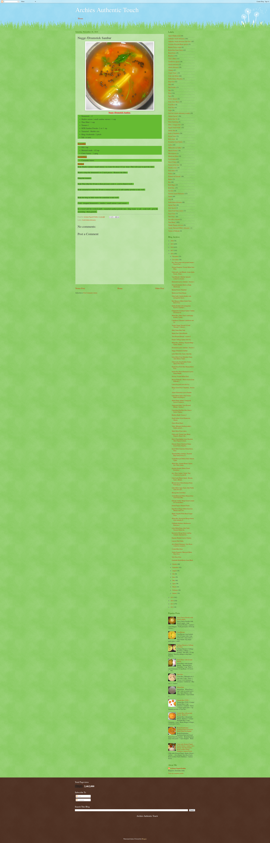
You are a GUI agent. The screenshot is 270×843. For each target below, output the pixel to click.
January (174, 593)
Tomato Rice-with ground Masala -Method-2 (184, 714)
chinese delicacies (173, 67)
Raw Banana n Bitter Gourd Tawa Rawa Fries (181, 302)
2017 (172, 250)
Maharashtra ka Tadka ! (175, 148)
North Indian (172, 159)
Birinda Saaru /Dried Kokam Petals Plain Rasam (182, 484)
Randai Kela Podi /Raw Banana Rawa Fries (183, 367)
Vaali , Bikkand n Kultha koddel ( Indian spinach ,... (181, 427)
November (175, 260)
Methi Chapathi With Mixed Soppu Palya (182, 514)
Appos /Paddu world (174, 36)
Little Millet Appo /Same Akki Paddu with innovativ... (183, 489)
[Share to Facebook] (116, 217)
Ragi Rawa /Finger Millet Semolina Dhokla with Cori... (182, 509)
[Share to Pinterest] (118, 217)
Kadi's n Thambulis (173, 133)
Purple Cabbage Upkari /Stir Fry (181, 340)
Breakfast (171, 56)
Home (80, 18)
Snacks (170, 196)
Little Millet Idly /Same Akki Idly (182, 354)
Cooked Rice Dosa (177, 549)
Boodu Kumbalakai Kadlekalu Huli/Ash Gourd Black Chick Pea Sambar (185, 729)
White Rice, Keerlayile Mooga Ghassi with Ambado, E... (183, 519)
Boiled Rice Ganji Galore (175, 50)
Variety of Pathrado (174, 231)
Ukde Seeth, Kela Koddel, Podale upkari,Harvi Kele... (181, 363)
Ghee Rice (180, 674)
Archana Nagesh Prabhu (178, 768)
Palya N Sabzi (172, 162)
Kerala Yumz (172, 136)
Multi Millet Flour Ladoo (179, 431)
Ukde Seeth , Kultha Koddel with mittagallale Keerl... (181, 297)
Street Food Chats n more (175, 211)
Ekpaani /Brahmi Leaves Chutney (181, 538)
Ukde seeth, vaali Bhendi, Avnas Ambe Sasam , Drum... (183, 273)
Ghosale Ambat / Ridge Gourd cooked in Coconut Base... (183, 501)
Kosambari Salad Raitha (175, 142)
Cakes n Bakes (172, 59)
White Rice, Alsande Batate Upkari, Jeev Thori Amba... (182, 464)
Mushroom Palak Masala (179, 293)
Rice (169, 182)
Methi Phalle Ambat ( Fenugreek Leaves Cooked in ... (181, 401)
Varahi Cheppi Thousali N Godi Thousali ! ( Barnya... (181, 326)
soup (169, 199)
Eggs (169, 96)
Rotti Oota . (171, 188)
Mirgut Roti (180, 687)
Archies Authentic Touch (107, 9)
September (175, 567)
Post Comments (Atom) (90, 293)
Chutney (170, 70)
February (175, 590)
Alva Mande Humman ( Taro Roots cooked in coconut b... (182, 545)
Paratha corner (172, 168)
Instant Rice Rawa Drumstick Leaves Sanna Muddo (182, 372)
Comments (80, 800)
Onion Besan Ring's (177, 423)
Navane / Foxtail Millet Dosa (180, 376)
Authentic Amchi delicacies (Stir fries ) (179, 41)
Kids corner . (172, 139)
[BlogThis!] (112, 217)
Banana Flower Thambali (179, 290)
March (174, 587)
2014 (172, 601)
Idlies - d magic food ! (174, 125)
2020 (172, 241)
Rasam (170, 179)
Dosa (169, 93)
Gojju (170, 110)
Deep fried (171, 82)
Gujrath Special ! (173, 116)
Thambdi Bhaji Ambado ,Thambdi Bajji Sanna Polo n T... (182, 454)
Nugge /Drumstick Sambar (180, 351)
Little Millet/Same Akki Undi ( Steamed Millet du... (181, 529)
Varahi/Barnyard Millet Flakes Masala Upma (183, 459)
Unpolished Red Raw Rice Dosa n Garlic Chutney (181, 411)
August (174, 571)
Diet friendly (172, 87)
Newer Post (80, 288)
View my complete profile (176, 773)
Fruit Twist (171, 107)
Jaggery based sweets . (174, 128)
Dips (169, 90)
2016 (172, 254)
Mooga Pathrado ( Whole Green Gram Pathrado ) (183, 380)
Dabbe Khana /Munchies (175, 79)
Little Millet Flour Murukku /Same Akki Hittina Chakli (182, 358)
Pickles (170, 174)
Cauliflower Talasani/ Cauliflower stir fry (183, 321)
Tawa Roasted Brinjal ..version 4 (181, 336)
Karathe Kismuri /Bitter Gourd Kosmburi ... (181, 469)
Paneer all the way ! (174, 165)
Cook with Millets (173, 76)
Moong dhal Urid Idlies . (179, 493)
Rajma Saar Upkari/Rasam (179, 333)
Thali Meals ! (172, 222)
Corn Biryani (181, 632)
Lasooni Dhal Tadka (177, 541)
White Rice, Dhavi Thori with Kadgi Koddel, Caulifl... (182, 316)
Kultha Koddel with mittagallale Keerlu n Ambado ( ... (181, 307)
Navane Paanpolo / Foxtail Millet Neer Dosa (183, 268)
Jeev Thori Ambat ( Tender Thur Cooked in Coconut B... (181, 474)
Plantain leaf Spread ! (174, 176)
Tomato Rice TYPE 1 (183, 700)
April (174, 584)
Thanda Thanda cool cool (175, 225)
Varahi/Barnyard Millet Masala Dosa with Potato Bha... (182, 497)
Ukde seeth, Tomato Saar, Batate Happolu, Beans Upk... (181, 435)
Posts (79, 796)
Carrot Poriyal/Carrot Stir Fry (180, 384)
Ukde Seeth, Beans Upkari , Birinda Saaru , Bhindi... (182, 479)
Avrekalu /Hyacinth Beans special (178, 44)
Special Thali (172, 205)
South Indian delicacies (89, 220)
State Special (172, 208)
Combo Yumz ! (172, 73)
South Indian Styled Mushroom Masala (181, 419)
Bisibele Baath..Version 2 (179, 415)
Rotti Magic (171, 185)
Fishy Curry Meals (173, 102)
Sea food (170, 191)
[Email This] (110, 217)
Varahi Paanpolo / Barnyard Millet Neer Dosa (182, 553)
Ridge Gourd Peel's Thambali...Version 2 (183, 388)
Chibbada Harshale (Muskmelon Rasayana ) (181, 524)
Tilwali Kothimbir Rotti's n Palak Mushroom (181, 286)
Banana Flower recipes (175, 47)
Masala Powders (173, 151)
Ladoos (170, 145)
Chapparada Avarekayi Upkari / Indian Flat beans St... (183, 311)
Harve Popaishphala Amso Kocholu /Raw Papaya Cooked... (182, 440)
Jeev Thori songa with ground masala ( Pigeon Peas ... (183, 263)
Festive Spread (172, 99)
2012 (172, 607)
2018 (172, 247)
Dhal (169, 84)
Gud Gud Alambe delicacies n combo (179, 113)
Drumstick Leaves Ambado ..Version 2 (183, 282)
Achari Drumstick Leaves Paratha (181, 392)
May (173, 580)
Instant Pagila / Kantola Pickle (181, 506)
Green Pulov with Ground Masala (184, 660)
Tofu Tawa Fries (176, 557)
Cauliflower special (174, 62)
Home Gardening (173, 122)
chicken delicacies (173, 64)
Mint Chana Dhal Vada (178, 330)
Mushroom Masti (173, 156)
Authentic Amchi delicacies (176, 39)
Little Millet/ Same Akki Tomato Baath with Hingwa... (181, 396)
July (173, 574)
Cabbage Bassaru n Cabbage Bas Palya (185, 646)
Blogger (144, 839)
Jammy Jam (171, 130)
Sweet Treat (171, 214)
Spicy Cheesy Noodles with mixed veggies (185, 618)
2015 (172, 597)
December (175, 256)
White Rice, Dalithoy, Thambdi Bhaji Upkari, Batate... (182, 343)
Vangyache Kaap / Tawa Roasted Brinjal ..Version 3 (181, 406)
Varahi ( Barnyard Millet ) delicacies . (179, 228)
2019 (172, 244)
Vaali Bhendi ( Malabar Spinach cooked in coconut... (181, 278)
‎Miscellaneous (172, 153)
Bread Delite (172, 53)
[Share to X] (114, 217)
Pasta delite (171, 171)
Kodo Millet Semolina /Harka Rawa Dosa (182, 450)
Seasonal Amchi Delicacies (176, 194)
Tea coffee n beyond (174, 219)
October (174, 564)
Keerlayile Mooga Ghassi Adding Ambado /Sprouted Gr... (181, 534)
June (173, 577)
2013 (172, 604)
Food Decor (171, 105)
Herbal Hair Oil (172, 119)
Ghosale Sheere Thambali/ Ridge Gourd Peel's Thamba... (181, 445)
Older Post (159, 288)
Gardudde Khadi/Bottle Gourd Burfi (182, 560)
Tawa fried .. (171, 217)
